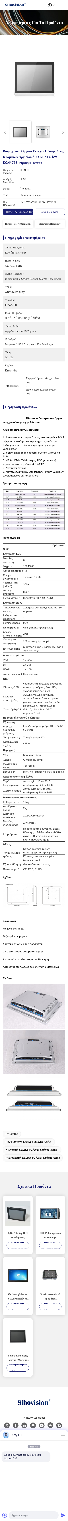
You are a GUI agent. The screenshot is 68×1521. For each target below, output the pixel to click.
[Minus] (63, 1435)
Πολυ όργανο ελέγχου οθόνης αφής (28, 1142)
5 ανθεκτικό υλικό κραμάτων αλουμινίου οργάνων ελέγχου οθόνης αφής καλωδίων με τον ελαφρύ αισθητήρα (50, 1296)
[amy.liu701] (59, 1425)
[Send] (63, 1515)
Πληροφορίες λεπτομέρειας (18, 223)
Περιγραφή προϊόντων (49, 223)
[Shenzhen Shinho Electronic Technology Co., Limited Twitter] (7, 1425)
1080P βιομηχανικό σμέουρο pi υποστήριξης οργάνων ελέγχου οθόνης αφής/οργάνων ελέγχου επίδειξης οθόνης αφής (50, 1235)
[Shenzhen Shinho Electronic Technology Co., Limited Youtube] (33, 1425)
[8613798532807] (41, 1425)
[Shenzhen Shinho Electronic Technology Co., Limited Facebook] (15, 1425)
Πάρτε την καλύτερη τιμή (20, 212)
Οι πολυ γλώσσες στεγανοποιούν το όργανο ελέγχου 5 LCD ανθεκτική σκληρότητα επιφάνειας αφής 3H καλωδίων (18, 1296)
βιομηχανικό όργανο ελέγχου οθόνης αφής (32, 1158)
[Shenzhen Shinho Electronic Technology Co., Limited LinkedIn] (24, 1425)
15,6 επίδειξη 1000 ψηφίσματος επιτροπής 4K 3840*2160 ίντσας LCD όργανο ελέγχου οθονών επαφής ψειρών (17, 1235)
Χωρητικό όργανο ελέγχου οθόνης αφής (31, 1150)
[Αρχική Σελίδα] (34, 1407)
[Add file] (4, 1515)
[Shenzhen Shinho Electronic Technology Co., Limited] (15, 5)
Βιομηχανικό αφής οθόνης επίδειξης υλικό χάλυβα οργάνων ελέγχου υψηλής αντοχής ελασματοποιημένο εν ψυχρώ (17, 1358)
